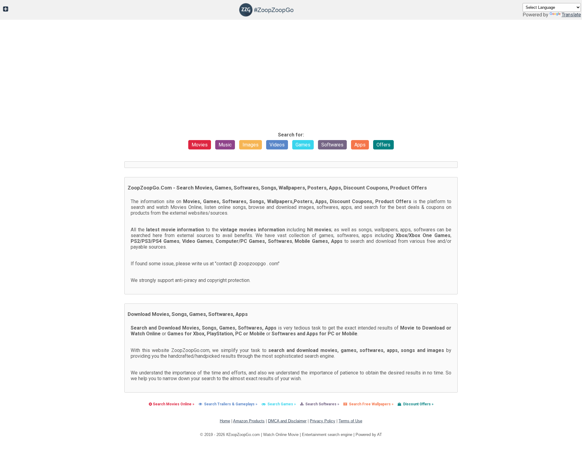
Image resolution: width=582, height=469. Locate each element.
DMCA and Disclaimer (287, 421)
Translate (571, 15)
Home (225, 421)
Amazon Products (249, 421)
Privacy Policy (322, 421)
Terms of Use (350, 421)
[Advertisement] (291, 83)
